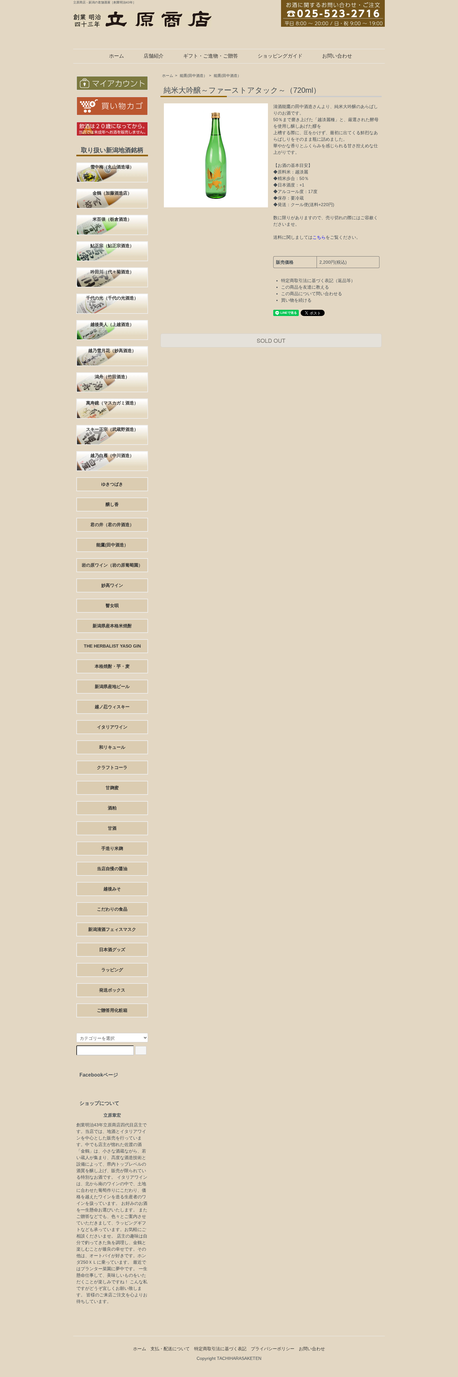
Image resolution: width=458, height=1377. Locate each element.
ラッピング (112, 969)
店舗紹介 (154, 56)
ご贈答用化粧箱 (112, 1010)
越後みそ (112, 888)
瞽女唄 (112, 605)
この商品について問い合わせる (311, 293)
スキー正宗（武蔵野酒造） (112, 429)
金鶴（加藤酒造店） (112, 193)
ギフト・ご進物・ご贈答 (210, 56)
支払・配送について (170, 1348)
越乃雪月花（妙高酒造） (112, 350)
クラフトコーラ (112, 767)
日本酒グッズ (112, 949)
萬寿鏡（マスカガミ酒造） (112, 402)
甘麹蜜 (112, 787)
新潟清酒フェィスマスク (112, 929)
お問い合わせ (337, 56)
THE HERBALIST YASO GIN (112, 646)
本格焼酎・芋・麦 (112, 666)
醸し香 (112, 504)
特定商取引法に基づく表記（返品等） (318, 280)
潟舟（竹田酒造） (112, 376)
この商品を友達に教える (305, 287)
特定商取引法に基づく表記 (220, 1348)
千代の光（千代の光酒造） (112, 297)
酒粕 (112, 807)
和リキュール (112, 747)
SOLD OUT (271, 340)
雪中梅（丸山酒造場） (112, 166)
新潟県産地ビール (112, 686)
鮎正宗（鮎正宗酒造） (112, 245)
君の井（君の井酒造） (112, 524)
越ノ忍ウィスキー (112, 706)
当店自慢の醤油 (112, 868)
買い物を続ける (296, 300)
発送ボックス (112, 990)
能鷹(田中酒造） (193, 75)
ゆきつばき (112, 484)
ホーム (116, 56)
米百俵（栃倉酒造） (112, 219)
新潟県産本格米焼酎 (112, 625)
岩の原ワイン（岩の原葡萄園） (112, 565)
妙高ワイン (112, 585)
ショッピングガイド (280, 56)
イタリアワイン (112, 726)
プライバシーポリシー (272, 1348)
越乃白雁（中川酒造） (112, 455)
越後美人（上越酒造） (112, 324)
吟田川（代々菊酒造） (112, 271)
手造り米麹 (112, 848)
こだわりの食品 (112, 909)
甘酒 (112, 828)
